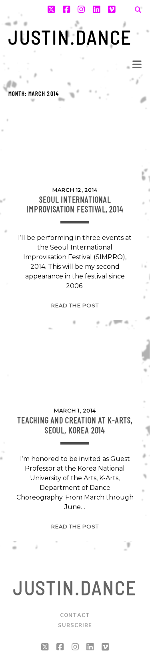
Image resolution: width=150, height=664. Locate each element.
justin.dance (70, 37)
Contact (75, 615)
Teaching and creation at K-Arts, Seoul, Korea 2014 (75, 425)
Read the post (75, 305)
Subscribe (75, 625)
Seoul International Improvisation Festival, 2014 (75, 204)
